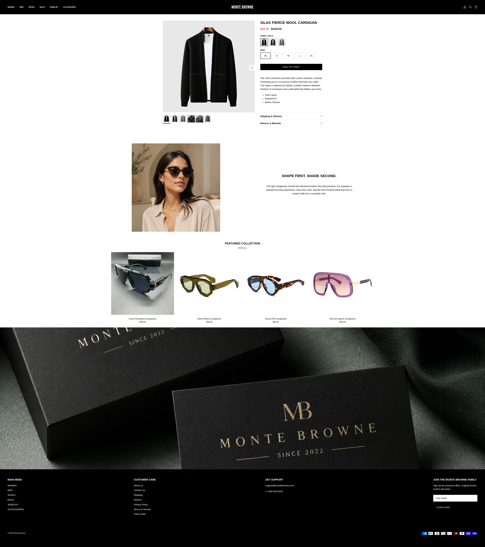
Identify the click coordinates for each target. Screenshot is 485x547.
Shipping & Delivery (271, 116)
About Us (138, 485)
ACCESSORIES (69, 7)
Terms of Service (142, 509)
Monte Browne (20, 533)
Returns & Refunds (270, 123)
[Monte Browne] (242, 7)
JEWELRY (54, 7)
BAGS (42, 7)
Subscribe (443, 507)
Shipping (138, 495)
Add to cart (291, 67)
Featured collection (242, 243)
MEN (21, 7)
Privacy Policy (141, 504)
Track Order (140, 514)
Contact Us (139, 490)
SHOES (32, 7)
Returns (138, 500)
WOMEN (11, 7)
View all (242, 248)
